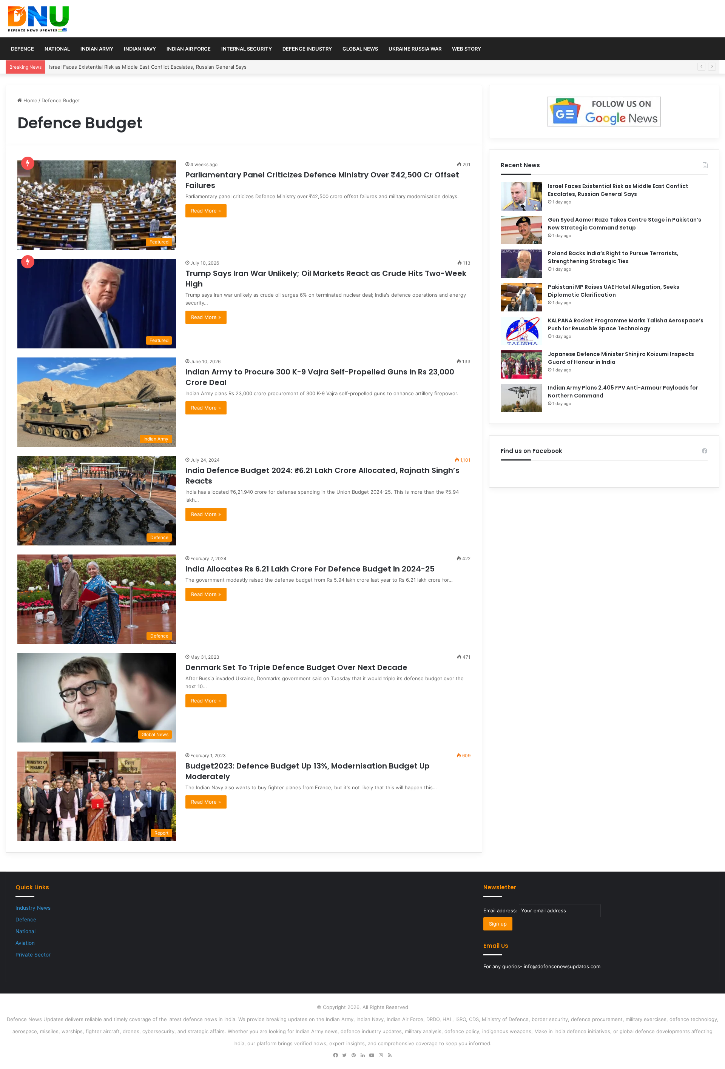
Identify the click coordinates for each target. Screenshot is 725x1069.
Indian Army (96, 49)
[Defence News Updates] (38, 19)
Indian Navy (140, 49)
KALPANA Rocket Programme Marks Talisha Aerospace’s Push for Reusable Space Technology (625, 324)
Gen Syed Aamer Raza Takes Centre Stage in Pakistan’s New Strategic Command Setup (624, 223)
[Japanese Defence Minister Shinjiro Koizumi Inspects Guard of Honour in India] (521, 364)
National (57, 49)
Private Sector (33, 955)
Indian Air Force (189, 49)
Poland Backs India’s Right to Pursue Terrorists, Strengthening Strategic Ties (613, 257)
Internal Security (246, 49)
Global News (360, 49)
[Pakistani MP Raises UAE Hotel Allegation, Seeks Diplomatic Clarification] (521, 297)
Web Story (466, 49)
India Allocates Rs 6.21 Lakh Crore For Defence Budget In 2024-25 (310, 569)
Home (29, 100)
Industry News (33, 908)
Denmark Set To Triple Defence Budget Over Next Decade (296, 667)
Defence (22, 49)
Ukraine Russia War (415, 49)
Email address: (501, 910)
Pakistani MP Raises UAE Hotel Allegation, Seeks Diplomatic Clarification (613, 291)
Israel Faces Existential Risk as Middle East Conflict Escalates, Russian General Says (618, 190)
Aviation (25, 943)
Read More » (206, 211)
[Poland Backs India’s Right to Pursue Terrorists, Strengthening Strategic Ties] (521, 264)
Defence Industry (307, 49)
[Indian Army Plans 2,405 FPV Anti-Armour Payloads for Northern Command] (521, 398)
